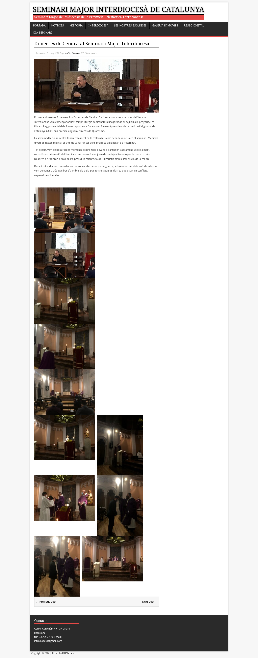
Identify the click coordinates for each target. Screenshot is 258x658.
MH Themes (68, 653)
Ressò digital (194, 25)
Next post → (150, 601)
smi (66, 53)
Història (76, 25)
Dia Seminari (42, 32)
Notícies (57, 25)
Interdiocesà (98, 25)
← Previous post (46, 601)
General (76, 53)
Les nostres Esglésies (130, 25)
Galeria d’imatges (165, 25)
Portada (39, 25)
